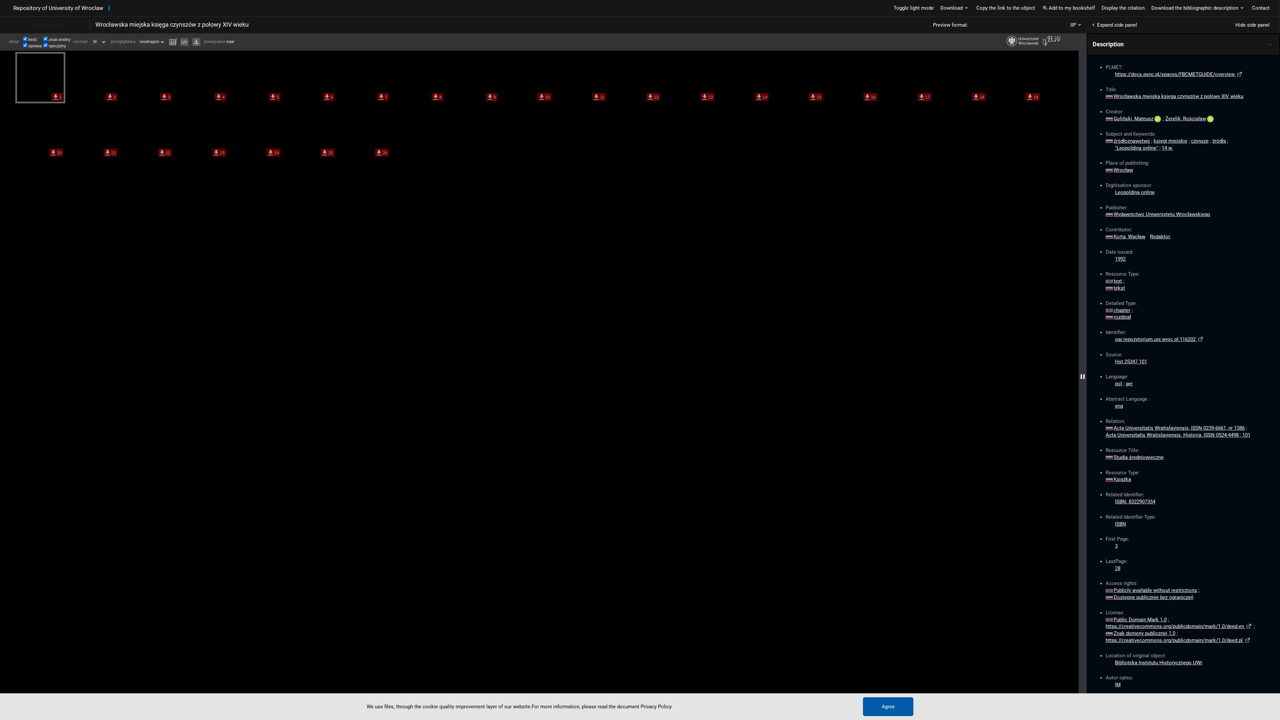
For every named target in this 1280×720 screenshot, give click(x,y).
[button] (1183, 44)
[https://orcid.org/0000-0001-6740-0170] (1210, 119)
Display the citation (1123, 8)
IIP (1073, 25)
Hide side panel (1252, 25)
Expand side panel (1117, 25)
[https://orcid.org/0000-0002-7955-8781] (1157, 119)
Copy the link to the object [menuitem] (1005, 8)
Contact (1261, 8)
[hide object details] (1083, 376)
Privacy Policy (656, 707)
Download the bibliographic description (1194, 8)
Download (951, 8)
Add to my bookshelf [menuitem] (1072, 8)
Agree (888, 707)
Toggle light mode (914, 8)
